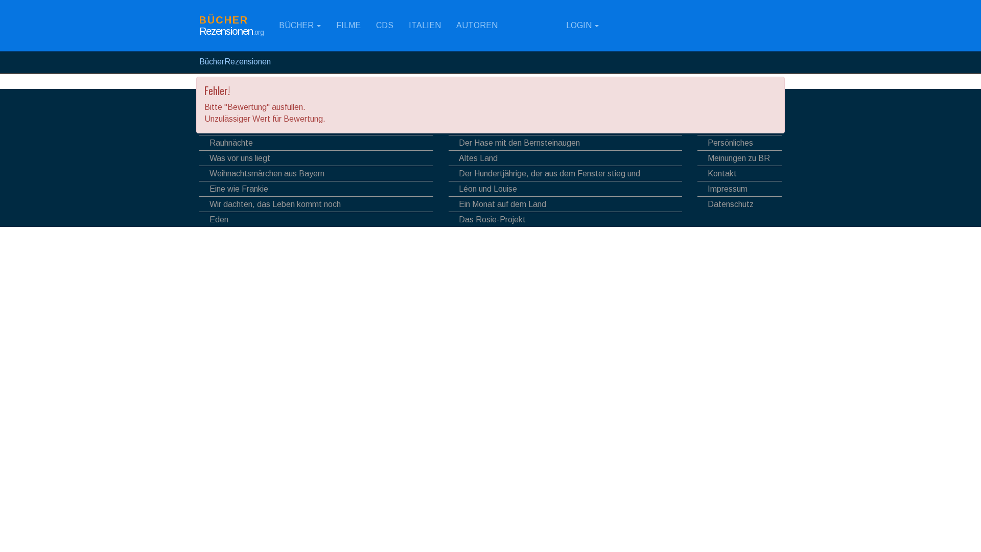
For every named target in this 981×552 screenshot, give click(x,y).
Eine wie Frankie (238, 189)
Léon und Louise (488, 189)
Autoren (477, 25)
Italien (425, 25)
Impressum (728, 189)
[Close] (772, 90)
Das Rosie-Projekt (492, 219)
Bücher (297, 25)
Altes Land (478, 158)
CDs (384, 25)
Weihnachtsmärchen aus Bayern (266, 173)
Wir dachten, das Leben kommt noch (275, 204)
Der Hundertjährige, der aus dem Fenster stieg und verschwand (544, 175)
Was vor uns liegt (239, 158)
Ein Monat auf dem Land (502, 204)
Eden (218, 219)
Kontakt (722, 173)
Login (579, 25)
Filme (348, 25)
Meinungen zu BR (739, 158)
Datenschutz (731, 204)
